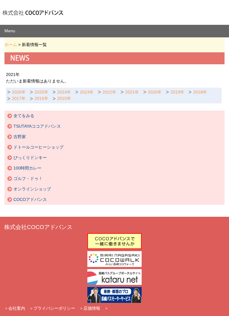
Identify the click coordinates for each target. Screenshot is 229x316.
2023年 (87, 92)
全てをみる (23, 115)
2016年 (41, 98)
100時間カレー (27, 168)
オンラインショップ (32, 189)
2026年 (19, 92)
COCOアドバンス (30, 199)
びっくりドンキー (30, 157)
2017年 (19, 98)
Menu (9, 30)
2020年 (155, 92)
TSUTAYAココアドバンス (37, 126)
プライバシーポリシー (54, 308)
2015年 (64, 98)
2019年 (177, 92)
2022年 (109, 92)
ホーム (10, 44)
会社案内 (16, 308)
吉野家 (19, 136)
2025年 (41, 92)
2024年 (64, 92)
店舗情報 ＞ (96, 308)
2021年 (132, 92)
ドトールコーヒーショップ (38, 147)
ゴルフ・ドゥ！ (28, 178)
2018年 (200, 92)
